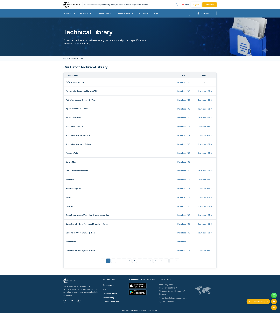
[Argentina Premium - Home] (71, 5)
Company (68, 13)
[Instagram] (78, 300)
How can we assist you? (258, 301)
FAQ (104, 289)
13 (171, 261)
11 (161, 261)
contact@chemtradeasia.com (174, 298)
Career (156, 13)
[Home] (69, 280)
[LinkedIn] (72, 300)
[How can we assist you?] (274, 301)
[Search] (176, 4)
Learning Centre (123, 13)
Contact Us (209, 4)
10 (156, 261)
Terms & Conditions (110, 302)
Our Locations (108, 285)
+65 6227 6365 (168, 302)
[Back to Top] (274, 307)
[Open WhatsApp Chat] (274, 295)
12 (166, 261)
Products (84, 13)
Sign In (196, 4)
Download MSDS (205, 91)
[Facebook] (65, 300)
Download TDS (183, 82)
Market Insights (102, 13)
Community (143, 13)
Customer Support (110, 293)
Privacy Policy (108, 297)
